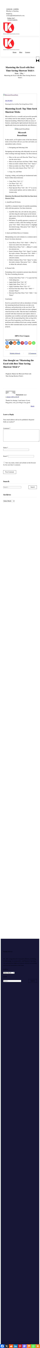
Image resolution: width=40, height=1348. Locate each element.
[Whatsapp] (33, 343)
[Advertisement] (20, 586)
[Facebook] (7, 343)
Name (5, 447)
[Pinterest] (22, 343)
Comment (6, 428)
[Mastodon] (26, 343)
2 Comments (32, 353)
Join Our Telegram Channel (22, 331)
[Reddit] (14, 343)
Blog (20, 52)
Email (5, 456)
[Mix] (30, 343)
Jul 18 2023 (8, 100)
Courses (27, 52)
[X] (11, 343)
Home (14, 52)
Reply (32, 406)
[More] (7, 346)
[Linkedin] (18, 343)
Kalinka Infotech (15, 353)
